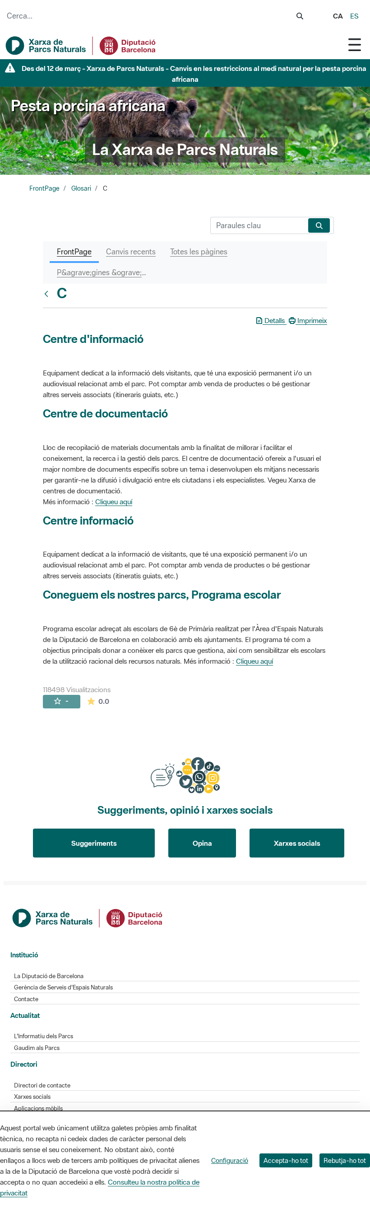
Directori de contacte (42, 1085)
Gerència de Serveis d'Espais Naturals (63, 987)
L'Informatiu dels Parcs (43, 1036)
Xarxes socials (297, 843)
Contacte (26, 999)
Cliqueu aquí (113, 501)
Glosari (81, 188)
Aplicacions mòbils (38, 1108)
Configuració (229, 1160)
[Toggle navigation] (354, 44)
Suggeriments (94, 843)
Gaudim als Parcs (37, 1048)
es (354, 15)
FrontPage (44, 188)
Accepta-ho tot (286, 1160)
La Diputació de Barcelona (48, 976)
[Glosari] (48, 293)
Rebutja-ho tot (345, 1160)
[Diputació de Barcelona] (88, 917)
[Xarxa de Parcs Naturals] (81, 45)
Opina (202, 843)
